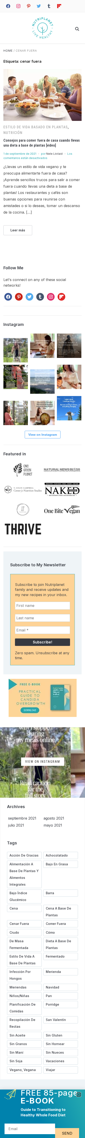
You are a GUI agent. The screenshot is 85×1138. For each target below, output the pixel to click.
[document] (42, 569)
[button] (78, 1094)
